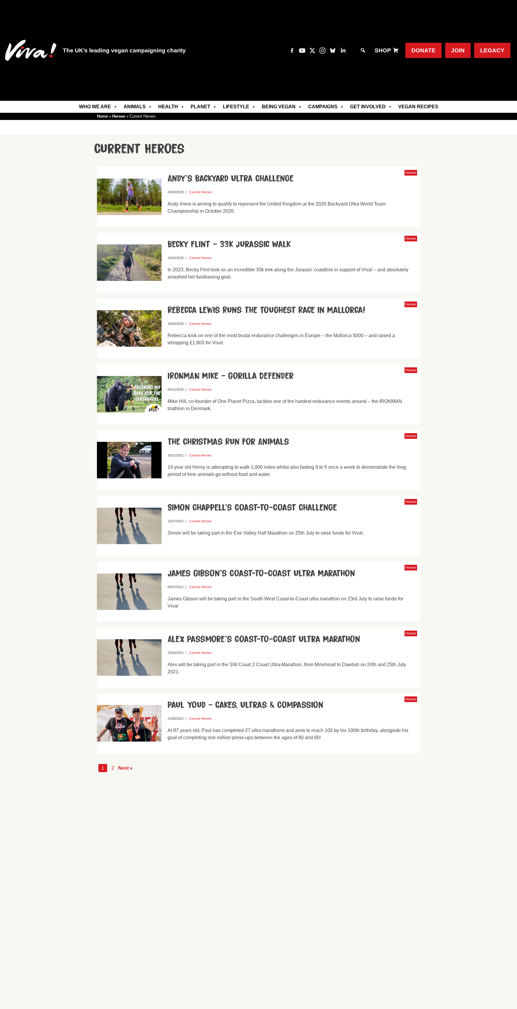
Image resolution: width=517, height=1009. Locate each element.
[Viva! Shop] (396, 50)
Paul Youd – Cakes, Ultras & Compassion (245, 705)
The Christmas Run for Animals (228, 442)
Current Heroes (200, 192)
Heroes (118, 116)
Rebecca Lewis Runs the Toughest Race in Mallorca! (266, 310)
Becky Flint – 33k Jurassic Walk (229, 244)
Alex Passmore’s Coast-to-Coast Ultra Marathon (264, 639)
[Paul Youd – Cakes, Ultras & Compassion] (131, 750)
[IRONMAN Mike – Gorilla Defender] (131, 421)
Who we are (95, 106)
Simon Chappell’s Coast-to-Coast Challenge (252, 507)
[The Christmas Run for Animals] (131, 487)
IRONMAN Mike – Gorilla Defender (231, 376)
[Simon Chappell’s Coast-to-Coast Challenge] (131, 553)
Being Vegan (279, 106)
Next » (125, 768)
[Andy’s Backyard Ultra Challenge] (131, 223)
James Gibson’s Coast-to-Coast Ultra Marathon (261, 573)
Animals (135, 106)
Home (102, 116)
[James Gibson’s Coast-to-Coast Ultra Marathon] (131, 618)
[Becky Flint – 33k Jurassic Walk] (131, 289)
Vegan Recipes (418, 106)
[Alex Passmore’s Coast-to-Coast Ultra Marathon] (131, 684)
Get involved (368, 106)
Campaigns (322, 106)
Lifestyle (236, 106)
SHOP (383, 50)
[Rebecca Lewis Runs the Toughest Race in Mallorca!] (131, 355)
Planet (200, 106)
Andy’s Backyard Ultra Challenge (231, 178)
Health (168, 106)
